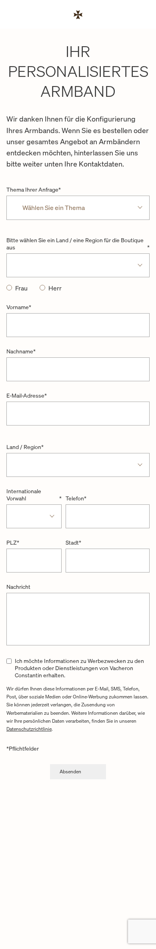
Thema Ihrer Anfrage (33, 189)
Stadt (73, 542)
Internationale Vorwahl (34, 495)
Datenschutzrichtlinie (29, 729)
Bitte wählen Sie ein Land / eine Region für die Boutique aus (78, 244)
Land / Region (25, 447)
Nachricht (18, 586)
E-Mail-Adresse (26, 395)
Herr (55, 288)
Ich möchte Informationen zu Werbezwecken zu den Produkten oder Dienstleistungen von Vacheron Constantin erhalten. (79, 668)
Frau (21, 288)
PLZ (12, 542)
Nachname (21, 351)
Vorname (18, 307)
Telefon (76, 498)
